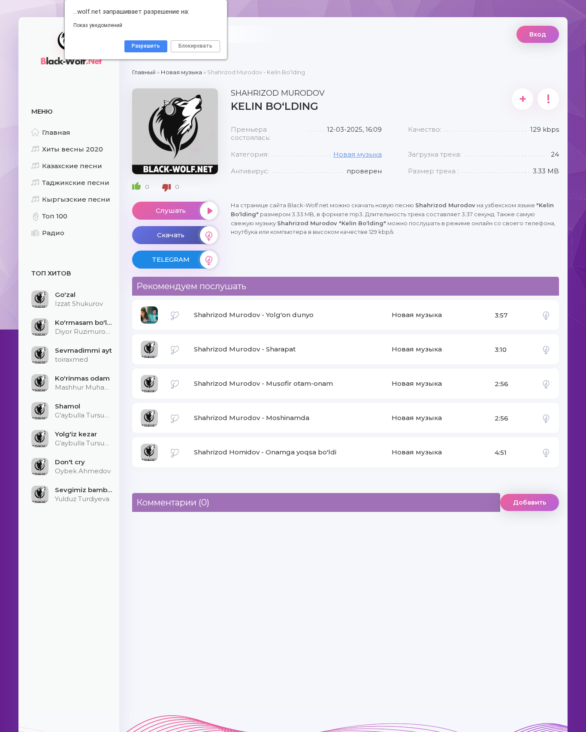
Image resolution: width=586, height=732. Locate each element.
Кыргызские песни (76, 199)
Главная (56, 132)
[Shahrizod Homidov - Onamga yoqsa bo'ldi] (546, 452)
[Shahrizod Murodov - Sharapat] (546, 349)
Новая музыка (357, 154)
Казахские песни (72, 166)
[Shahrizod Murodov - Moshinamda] (546, 417)
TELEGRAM (171, 259)
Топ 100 (54, 216)
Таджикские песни (75, 182)
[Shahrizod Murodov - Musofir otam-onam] (546, 383)
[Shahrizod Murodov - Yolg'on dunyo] (546, 315)
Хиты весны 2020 (72, 149)
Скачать (170, 235)
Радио (53, 233)
